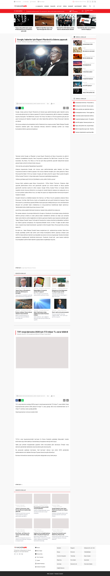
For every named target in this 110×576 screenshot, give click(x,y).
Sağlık (84, 41)
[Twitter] (90, 2)
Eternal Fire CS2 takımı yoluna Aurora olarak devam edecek (49, 28)
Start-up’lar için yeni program (60, 312)
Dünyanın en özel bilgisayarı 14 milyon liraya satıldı (59, 291)
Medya (58, 505)
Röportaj (59, 560)
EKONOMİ (70, 6)
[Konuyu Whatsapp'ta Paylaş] (22, 108)
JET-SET (59, 6)
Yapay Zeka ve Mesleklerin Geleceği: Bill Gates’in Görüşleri (23, 292)
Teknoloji (24, 41)
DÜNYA (65, 6)
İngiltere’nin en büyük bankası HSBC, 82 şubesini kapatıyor (42, 533)
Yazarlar (34, 1)
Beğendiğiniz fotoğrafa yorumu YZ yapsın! (40, 291)
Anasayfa (19, 41)
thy (21, 484)
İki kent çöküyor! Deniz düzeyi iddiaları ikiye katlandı (24, 312)
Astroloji (26, 1)
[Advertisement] (42, 89)
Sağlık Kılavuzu (60, 568)
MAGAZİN (52, 6)
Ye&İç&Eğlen (87, 552)
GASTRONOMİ (78, 6)
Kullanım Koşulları (41, 566)
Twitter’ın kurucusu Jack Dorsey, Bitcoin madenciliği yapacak (23, 510)
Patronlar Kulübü (88, 564)
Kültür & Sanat (60, 530)
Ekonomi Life (74, 564)
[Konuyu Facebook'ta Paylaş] (17, 108)
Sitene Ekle (18, 1)
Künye (38, 547)
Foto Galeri (73, 560)
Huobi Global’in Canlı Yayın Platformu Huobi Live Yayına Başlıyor (59, 510)
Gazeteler (86, 560)
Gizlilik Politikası (41, 563)
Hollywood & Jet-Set (89, 548)
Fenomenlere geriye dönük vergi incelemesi (41, 507)
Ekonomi (24, 334)
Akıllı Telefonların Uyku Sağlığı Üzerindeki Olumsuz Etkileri (41, 313)
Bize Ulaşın (41, 1)
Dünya (35, 530)
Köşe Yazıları (87, 556)
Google (22, 267)
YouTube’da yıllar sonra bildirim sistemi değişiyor (70, 28)
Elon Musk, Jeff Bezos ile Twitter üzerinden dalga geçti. (22, 534)
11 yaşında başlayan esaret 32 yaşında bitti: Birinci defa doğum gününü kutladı (45, 11)
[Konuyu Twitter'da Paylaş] (19, 108)
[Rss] (95, 2)
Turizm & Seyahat (61, 556)
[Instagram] (93, 2)
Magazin (73, 548)
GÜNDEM (46, 6)
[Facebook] (88, 2)
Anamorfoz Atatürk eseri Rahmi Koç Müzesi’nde (59, 533)
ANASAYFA (40, 6)
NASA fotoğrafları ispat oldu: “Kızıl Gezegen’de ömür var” (28, 28)
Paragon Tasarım (58, 573)
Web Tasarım (50, 573)
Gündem (59, 548)
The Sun (34, 267)
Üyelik (38, 560)
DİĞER (84, 6)
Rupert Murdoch (28, 267)
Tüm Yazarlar (40, 557)
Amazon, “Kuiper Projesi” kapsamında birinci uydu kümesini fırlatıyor (91, 29)
